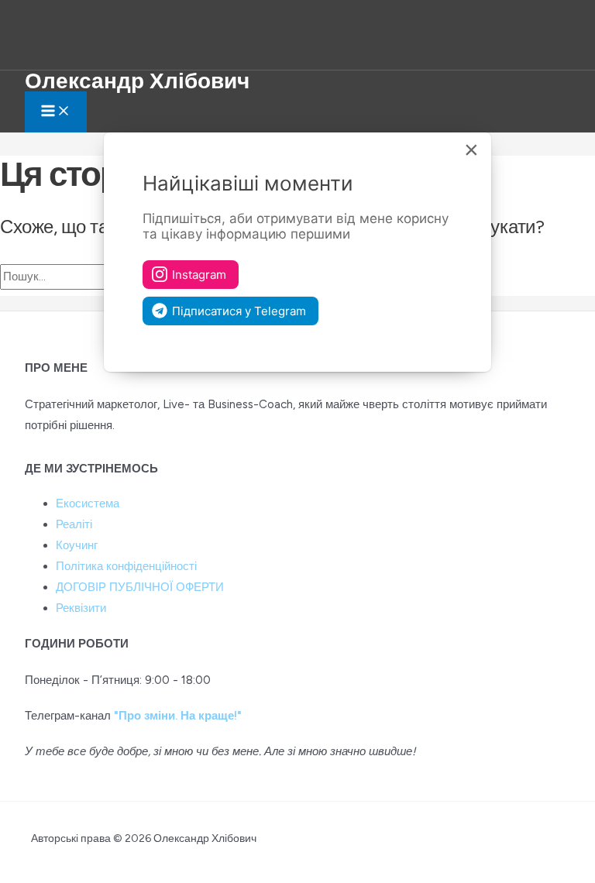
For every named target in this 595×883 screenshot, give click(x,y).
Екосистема (87, 503)
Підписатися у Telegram (239, 311)
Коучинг (77, 545)
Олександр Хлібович (137, 80)
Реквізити (81, 608)
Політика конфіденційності (126, 566)
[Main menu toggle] (56, 111)
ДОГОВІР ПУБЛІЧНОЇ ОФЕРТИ (140, 587)
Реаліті (74, 524)
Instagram (199, 274)
